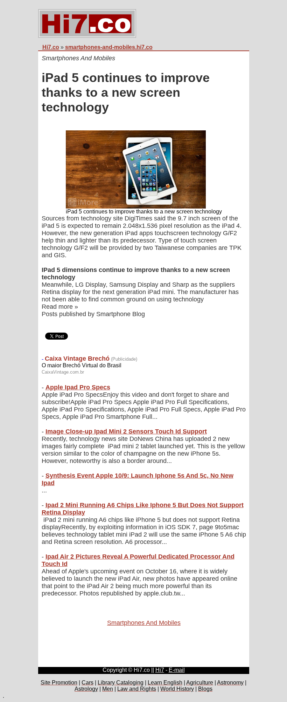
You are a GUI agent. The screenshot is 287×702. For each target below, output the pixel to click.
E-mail (177, 670)
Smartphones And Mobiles (144, 622)
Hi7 (159, 670)
